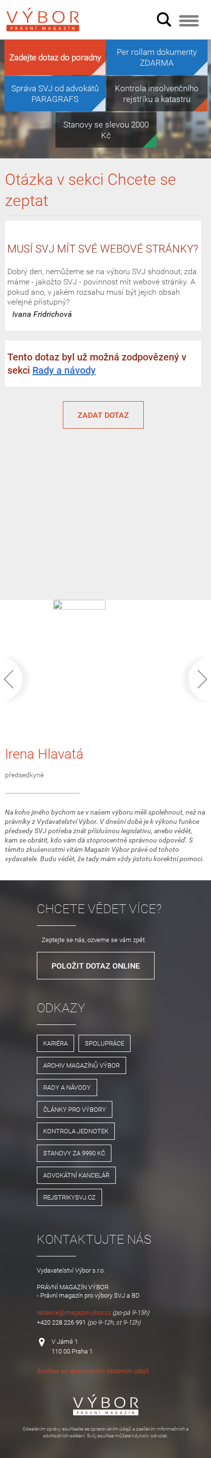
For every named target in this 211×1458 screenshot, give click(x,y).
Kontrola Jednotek (75, 1130)
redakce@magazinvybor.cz (74, 1312)
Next (192, 679)
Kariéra (55, 1043)
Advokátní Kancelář (76, 1175)
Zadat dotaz (103, 414)
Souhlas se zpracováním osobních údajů (93, 1370)
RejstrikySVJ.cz (69, 1197)
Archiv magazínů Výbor (81, 1065)
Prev (18, 679)
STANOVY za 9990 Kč (74, 1153)
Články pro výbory (74, 1109)
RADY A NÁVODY (67, 1087)
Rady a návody (64, 370)
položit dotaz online (96, 965)
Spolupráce (104, 1043)
